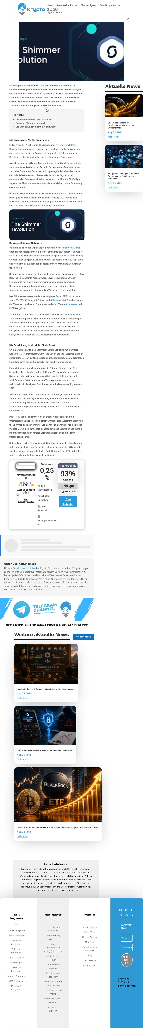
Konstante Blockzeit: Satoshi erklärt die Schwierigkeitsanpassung (46, 689)
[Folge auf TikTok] (126, 909)
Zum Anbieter (67, 501)
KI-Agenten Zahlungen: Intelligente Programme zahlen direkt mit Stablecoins (123, 176)
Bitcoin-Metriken (65, 6)
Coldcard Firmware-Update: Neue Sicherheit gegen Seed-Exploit (45, 750)
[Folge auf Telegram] (132, 915)
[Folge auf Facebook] (131, 909)
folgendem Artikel (71, 247)
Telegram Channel (46, 624)
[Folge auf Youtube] (126, 915)
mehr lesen (113, 136)
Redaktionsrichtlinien (24, 568)
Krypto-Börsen (54, 12)
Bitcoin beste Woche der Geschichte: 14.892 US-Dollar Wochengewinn (121, 125)
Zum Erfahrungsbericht (26, 500)
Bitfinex (54, 300)
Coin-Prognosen (108, 6)
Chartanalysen (88, 6)
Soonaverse (71, 304)
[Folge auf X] (121, 915)
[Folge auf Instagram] (120, 909)
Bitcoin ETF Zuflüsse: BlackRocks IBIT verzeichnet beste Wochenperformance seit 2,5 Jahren (58, 827)
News (50, 6)
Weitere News (83, 636)
